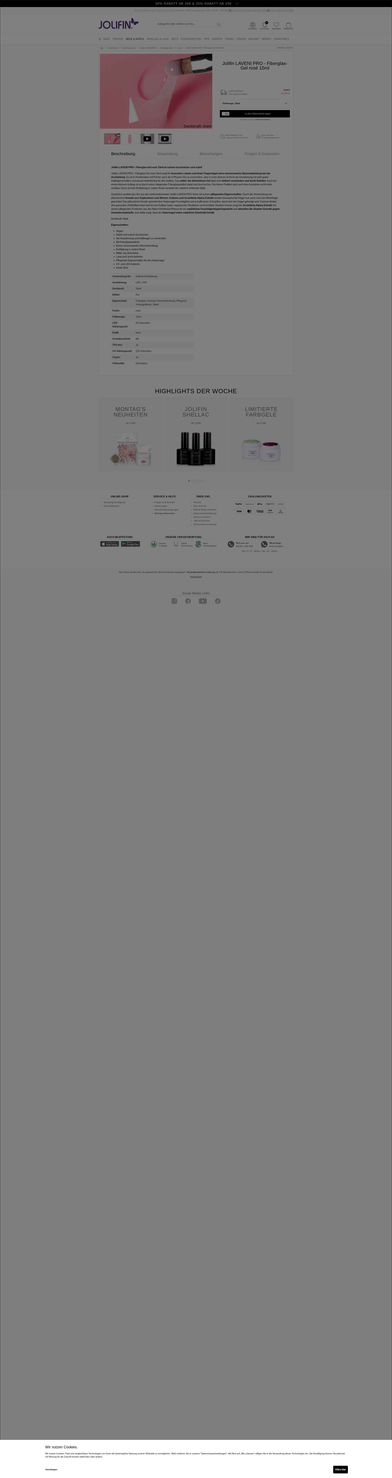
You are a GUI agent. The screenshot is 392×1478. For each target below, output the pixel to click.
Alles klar (340, 1469)
